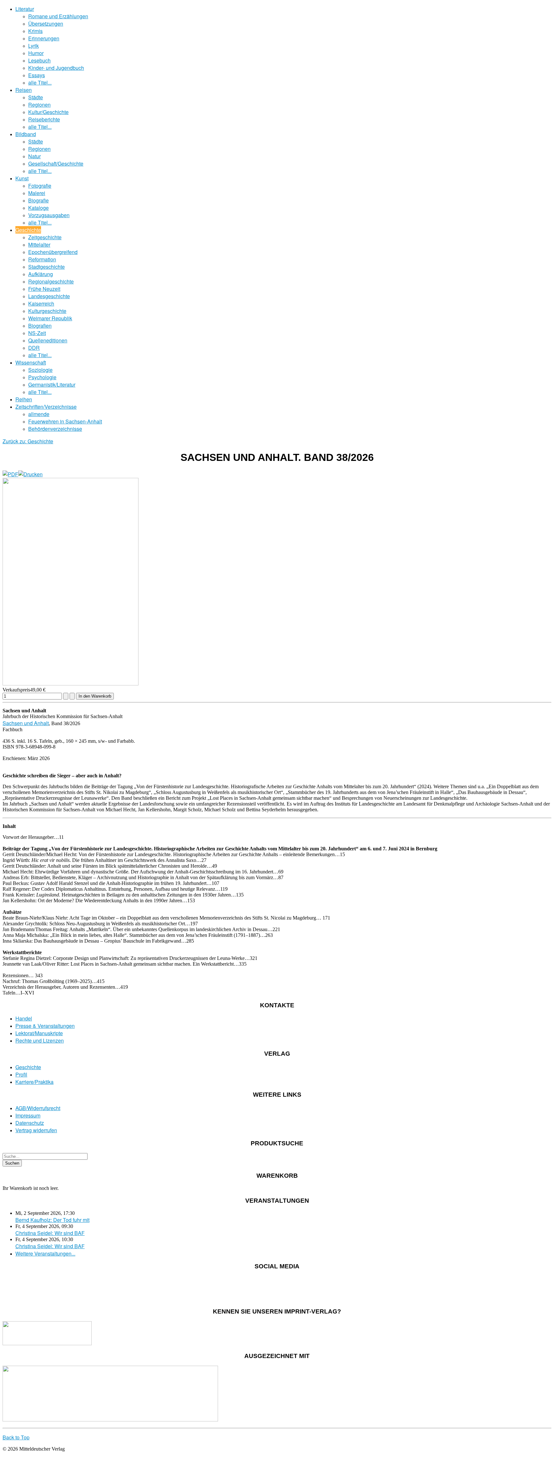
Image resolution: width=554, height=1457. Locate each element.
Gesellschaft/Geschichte (55, 163)
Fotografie (39, 185)
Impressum (27, 1115)
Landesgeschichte (49, 296)
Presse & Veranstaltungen (45, 1025)
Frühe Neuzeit (44, 288)
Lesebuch (39, 60)
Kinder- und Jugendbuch (56, 67)
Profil (21, 1074)
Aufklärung (40, 274)
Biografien (40, 325)
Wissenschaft (30, 362)
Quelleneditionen (47, 340)
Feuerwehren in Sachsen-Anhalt (65, 421)
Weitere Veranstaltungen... (45, 1253)
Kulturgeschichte (47, 311)
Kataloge (38, 207)
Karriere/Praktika (34, 1081)
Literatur (24, 8)
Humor (36, 53)
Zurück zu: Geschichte (28, 441)
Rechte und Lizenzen (39, 1040)
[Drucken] (30, 474)
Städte (35, 97)
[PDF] (10, 474)
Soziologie (40, 369)
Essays (36, 75)
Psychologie (42, 377)
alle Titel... (40, 82)
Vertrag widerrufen (36, 1130)
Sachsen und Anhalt (26, 723)
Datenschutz (29, 1122)
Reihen (23, 399)
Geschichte (28, 229)
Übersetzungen (45, 23)
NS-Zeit (37, 333)
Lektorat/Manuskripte (39, 1033)
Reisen (23, 90)
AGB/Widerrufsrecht (37, 1108)
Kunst (22, 178)
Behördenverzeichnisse (55, 428)
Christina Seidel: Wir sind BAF (50, 1233)
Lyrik (33, 45)
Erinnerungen (43, 38)
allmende (38, 414)
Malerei (36, 193)
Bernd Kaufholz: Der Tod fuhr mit (52, 1220)
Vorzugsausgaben (49, 215)
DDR (34, 347)
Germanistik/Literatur (51, 384)
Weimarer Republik (50, 318)
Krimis (35, 31)
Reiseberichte (44, 119)
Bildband (25, 134)
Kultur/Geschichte (48, 112)
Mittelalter (39, 244)
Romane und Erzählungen (58, 16)
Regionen (39, 104)
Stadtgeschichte (46, 266)
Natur (34, 156)
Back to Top (16, 1437)
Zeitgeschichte (45, 237)
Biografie (38, 200)
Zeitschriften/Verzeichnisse (46, 406)
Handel (23, 1018)
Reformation (42, 259)
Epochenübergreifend (53, 252)
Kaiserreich (41, 303)
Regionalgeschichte (51, 281)
